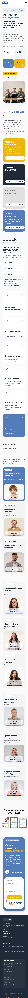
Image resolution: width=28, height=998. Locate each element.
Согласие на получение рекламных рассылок (13, 953)
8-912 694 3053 (7, 931)
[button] (14, 497)
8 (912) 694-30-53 (16, 872)
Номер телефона (10, 888)
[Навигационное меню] (26, 2)
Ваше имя (9, 880)
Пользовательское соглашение (10, 949)
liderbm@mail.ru (7, 933)
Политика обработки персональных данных (13, 946)
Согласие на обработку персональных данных (14, 951)
